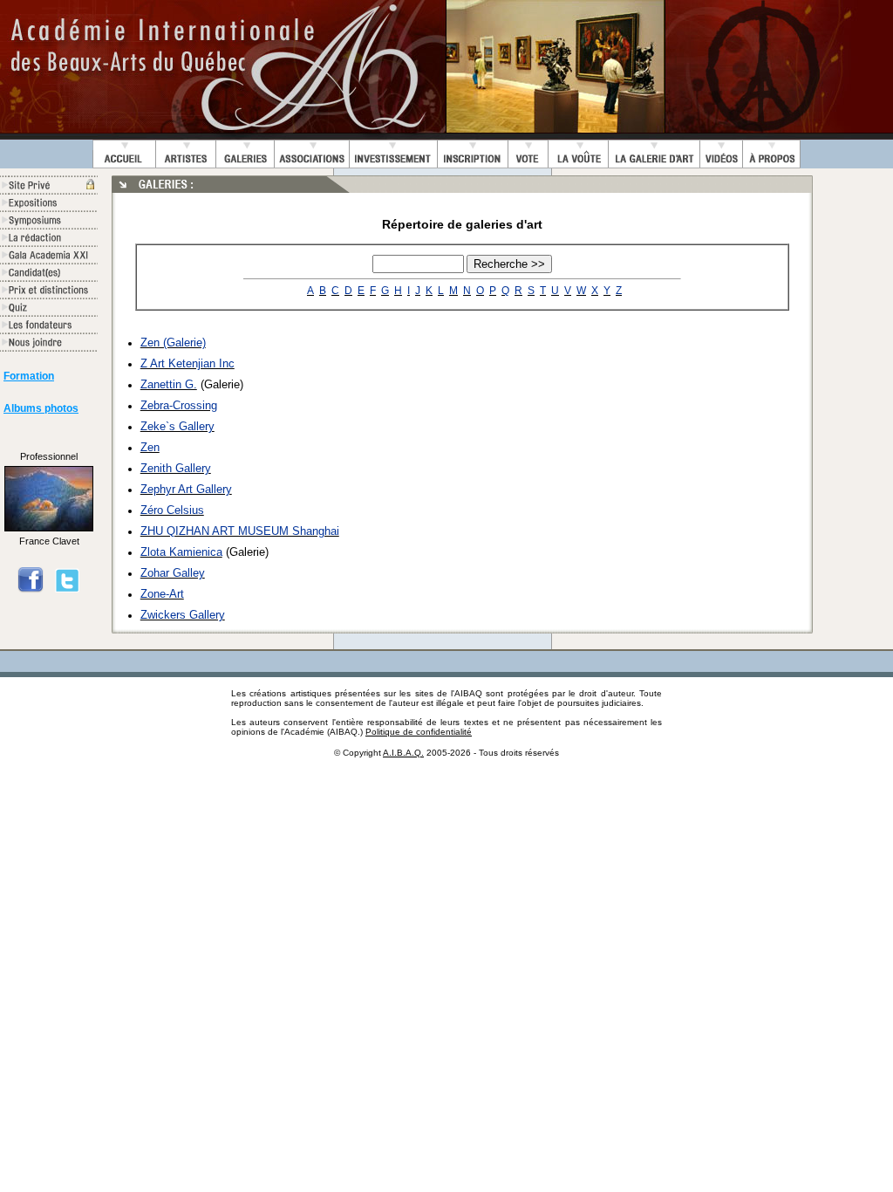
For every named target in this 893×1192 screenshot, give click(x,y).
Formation (28, 376)
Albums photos (40, 408)
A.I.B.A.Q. (403, 752)
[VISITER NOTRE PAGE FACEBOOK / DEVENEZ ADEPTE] (30, 590)
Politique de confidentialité (418, 731)
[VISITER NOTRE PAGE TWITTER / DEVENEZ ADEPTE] (67, 590)
